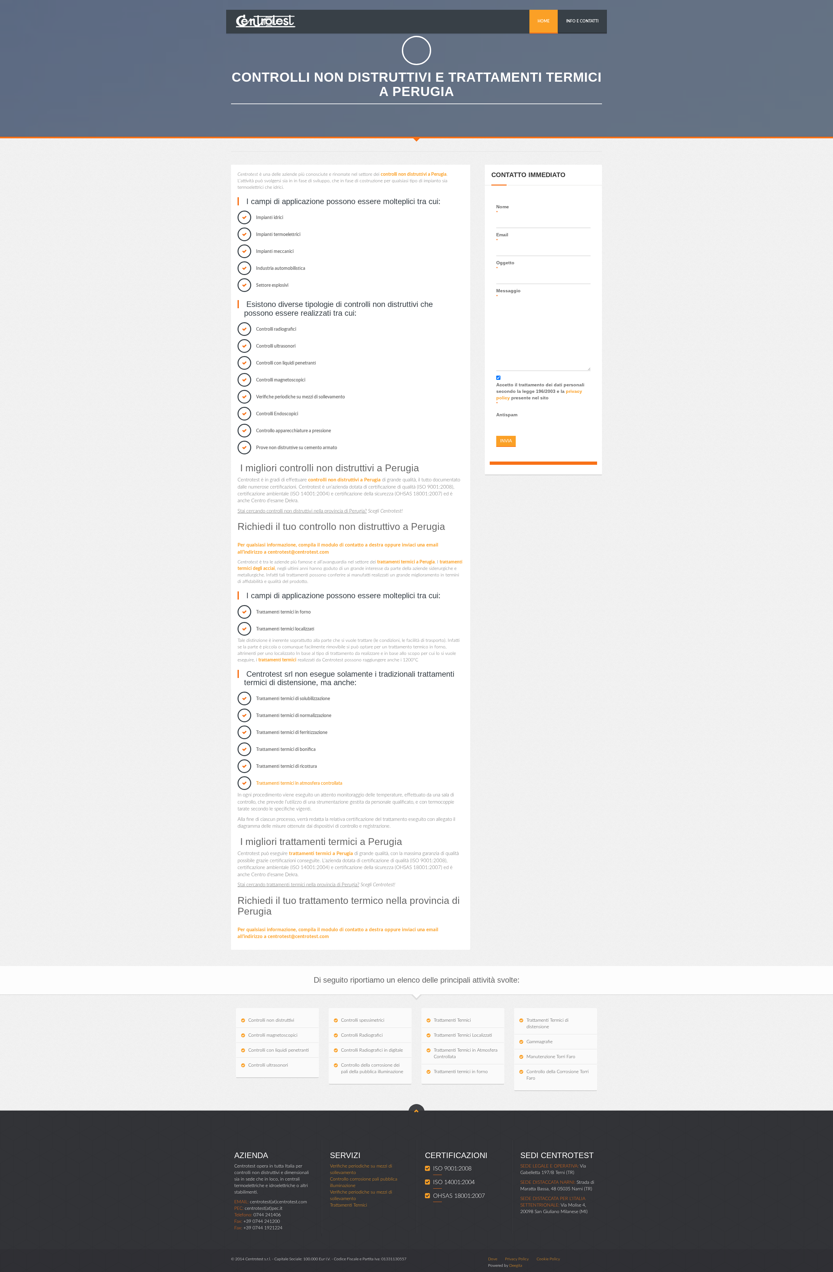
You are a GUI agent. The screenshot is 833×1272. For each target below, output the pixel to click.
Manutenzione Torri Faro (550, 1057)
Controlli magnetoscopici (272, 1035)
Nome (502, 209)
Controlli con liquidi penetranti (278, 1050)
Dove (492, 1259)
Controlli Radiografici (362, 1035)
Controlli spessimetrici (362, 1020)
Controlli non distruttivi (271, 1020)
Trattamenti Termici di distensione (547, 1023)
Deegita (515, 1265)
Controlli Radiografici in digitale (372, 1050)
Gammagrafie (539, 1042)
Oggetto (505, 265)
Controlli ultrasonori (268, 1065)
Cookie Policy (548, 1259)
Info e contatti (582, 21)
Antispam (506, 414)
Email (502, 237)
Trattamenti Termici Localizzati (463, 1035)
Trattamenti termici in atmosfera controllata (299, 783)
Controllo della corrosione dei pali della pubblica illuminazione (372, 1068)
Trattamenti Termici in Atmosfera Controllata (466, 1053)
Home (544, 21)
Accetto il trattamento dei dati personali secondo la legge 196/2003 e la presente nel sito (540, 394)
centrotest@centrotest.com (298, 552)
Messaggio (508, 293)
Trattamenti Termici (452, 1020)
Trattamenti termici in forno (461, 1072)
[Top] (416, 1112)
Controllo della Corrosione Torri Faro (557, 1075)
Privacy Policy (517, 1259)
